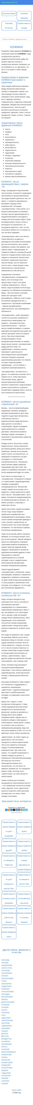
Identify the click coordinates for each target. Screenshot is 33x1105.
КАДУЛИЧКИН (6, 965)
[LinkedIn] (16, 810)
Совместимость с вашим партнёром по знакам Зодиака (24, 863)
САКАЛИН (5, 1081)
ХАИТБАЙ (5, 1049)
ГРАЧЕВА (5, 1007)
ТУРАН (4, 981)
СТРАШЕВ (5, 1004)
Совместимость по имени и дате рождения (8, 898)
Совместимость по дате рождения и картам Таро (8, 882)
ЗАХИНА (4, 975)
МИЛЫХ (4, 999)
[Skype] (24, 810)
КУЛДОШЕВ (5, 1065)
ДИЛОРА (4, 1033)
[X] (14, 810)
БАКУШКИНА (6, 983)
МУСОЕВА (5, 960)
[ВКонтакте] (6, 810)
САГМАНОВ (6, 1075)
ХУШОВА (4, 962)
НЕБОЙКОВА (6, 1044)
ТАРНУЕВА (5, 970)
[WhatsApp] (22, 810)
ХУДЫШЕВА (6, 1073)
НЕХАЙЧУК (5, 1041)
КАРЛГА (4, 1046)
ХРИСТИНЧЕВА (7, 991)
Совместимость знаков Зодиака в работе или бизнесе (9, 915)
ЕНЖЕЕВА (5, 989)
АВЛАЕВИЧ (5, 1028)
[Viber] (19, 810)
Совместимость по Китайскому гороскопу (24, 898)
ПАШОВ (4, 1031)
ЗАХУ (3, 1015)
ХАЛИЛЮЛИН (6, 973)
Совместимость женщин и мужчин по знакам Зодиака (24, 915)
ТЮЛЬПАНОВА (7, 1020)
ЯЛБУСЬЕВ (5, 1060)
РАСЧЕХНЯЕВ (6, 1067)
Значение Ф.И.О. (9, 2)
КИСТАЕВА (5, 1023)
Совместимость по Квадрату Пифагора (8, 860)
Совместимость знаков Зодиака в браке (24, 826)
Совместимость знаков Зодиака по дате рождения (8, 829)
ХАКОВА (4, 1083)
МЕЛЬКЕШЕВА (7, 996)
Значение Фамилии (24, 15)
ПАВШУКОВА (6, 1054)
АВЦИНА (4, 1070)
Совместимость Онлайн (24, 25)
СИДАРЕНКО (6, 986)
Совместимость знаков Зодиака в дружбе (9, 845)
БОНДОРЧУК (6, 1038)
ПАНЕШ (4, 1057)
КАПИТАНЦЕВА (7, 978)
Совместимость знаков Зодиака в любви (24, 845)
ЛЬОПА (4, 1010)
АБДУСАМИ (6, 1018)
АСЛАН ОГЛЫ (6, 968)
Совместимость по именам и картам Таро (24, 879)
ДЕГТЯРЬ (5, 1036)
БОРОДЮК (5, 994)
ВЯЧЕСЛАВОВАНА (8, 1052)
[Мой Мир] (11, 810)
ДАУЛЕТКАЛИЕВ (7, 1002)
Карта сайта (16, 1090)
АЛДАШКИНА (6, 1025)
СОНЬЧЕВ (5, 1012)
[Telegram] (27, 810)
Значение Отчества (9, 25)
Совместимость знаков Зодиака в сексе (9, 932)
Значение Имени (8, 13)
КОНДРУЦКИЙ (6, 1062)
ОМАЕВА (4, 1078)
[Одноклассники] (9, 810)
